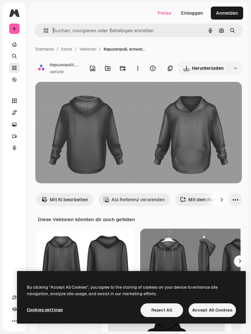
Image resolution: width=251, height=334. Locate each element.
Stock (66, 49)
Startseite (44, 49)
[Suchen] (14, 56)
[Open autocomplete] (43, 30)
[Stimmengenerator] (14, 148)
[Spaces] (14, 112)
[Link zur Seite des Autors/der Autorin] (41, 68)
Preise (164, 13)
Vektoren (87, 49)
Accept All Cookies (212, 310)
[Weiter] (221, 199)
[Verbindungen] (14, 297)
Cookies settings (45, 309)
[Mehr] (14, 321)
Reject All (161, 310)
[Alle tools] (14, 101)
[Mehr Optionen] (137, 68)
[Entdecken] (14, 79)
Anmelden (227, 13)
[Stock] (14, 68)
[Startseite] (14, 44)
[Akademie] (14, 309)
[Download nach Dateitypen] (235, 68)
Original (77, 94)
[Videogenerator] (14, 136)
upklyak (57, 71)
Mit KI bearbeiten (69, 200)
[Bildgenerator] (14, 124)
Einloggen (192, 13)
